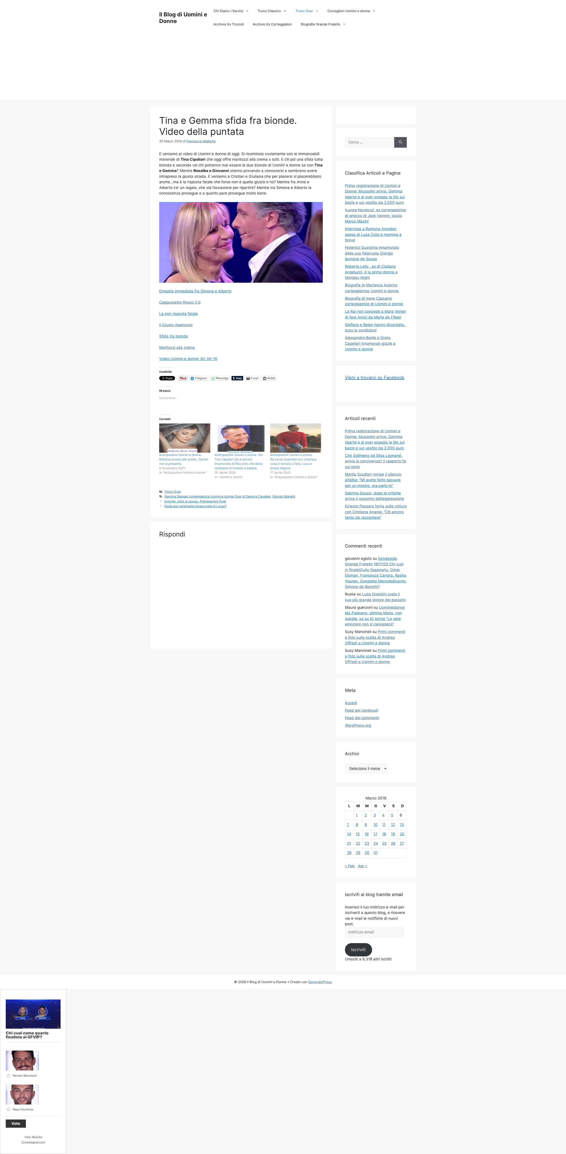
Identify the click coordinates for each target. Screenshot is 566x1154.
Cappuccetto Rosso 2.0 (180, 302)
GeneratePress (320, 982)
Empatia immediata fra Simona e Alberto (195, 291)
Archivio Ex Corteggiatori (272, 24)
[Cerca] (400, 142)
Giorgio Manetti (283, 496)
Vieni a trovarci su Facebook (374, 377)
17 (375, 834)
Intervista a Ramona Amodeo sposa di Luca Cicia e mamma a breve (373, 234)
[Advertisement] (283, 68)
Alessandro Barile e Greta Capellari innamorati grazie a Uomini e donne (370, 343)
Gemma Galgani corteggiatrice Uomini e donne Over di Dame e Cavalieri (217, 496)
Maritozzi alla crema (177, 347)
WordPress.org (358, 725)
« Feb (350, 866)
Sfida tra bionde (173, 336)
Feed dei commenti (362, 718)
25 (384, 843)
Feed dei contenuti (361, 710)
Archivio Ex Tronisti (229, 24)
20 (402, 834)
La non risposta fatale (178, 313)
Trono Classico (269, 11)
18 (384, 834)
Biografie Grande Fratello (320, 24)
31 (375, 853)
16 (367, 834)
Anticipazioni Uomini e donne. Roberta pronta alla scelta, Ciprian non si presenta (183, 459)
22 (358, 843)
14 (349, 834)
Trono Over (304, 11)
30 (367, 853)
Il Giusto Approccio (176, 325)
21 (349, 843)
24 (375, 843)
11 (384, 824)
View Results (33, 1137)
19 (393, 834)
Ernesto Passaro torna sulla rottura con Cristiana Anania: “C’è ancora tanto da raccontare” (376, 512)
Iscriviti (358, 949)
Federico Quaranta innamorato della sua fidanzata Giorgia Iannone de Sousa (372, 253)
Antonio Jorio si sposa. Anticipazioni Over (195, 501)
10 (375, 824)
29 (358, 853)
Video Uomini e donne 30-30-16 (188, 359)
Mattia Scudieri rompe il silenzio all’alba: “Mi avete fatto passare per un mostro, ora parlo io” (373, 480)
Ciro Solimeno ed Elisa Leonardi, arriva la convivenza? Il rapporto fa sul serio (375, 461)
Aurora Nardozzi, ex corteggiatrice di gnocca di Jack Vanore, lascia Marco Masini (375, 215)
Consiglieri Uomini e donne (348, 11)
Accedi (351, 703)
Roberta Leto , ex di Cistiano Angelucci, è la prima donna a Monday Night (371, 272)
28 (349, 853)
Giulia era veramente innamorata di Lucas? (195, 506)
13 (402, 824)
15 (358, 834)
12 (393, 824)
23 (367, 843)
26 (393, 843)
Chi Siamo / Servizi (228, 11)
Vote (15, 1123)
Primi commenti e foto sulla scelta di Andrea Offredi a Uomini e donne (375, 637)
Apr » (362, 866)
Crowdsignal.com (33, 1142)
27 (402, 843)
